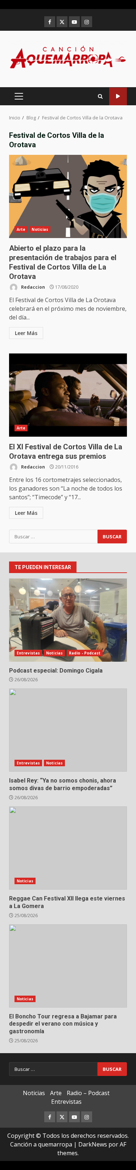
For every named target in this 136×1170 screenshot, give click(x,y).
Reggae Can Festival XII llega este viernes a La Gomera (68, 848)
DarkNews (92, 1144)
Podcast (118, 96)
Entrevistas (28, 653)
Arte (21, 229)
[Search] (100, 96)
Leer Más (26, 333)
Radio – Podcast (88, 1093)
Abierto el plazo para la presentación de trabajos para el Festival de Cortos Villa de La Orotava (68, 196)
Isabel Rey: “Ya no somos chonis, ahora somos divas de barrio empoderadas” (68, 730)
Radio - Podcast (85, 653)
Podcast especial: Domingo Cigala (68, 620)
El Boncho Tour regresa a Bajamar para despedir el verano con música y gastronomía (68, 966)
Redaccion (32, 287)
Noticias (40, 229)
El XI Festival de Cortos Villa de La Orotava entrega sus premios (68, 395)
